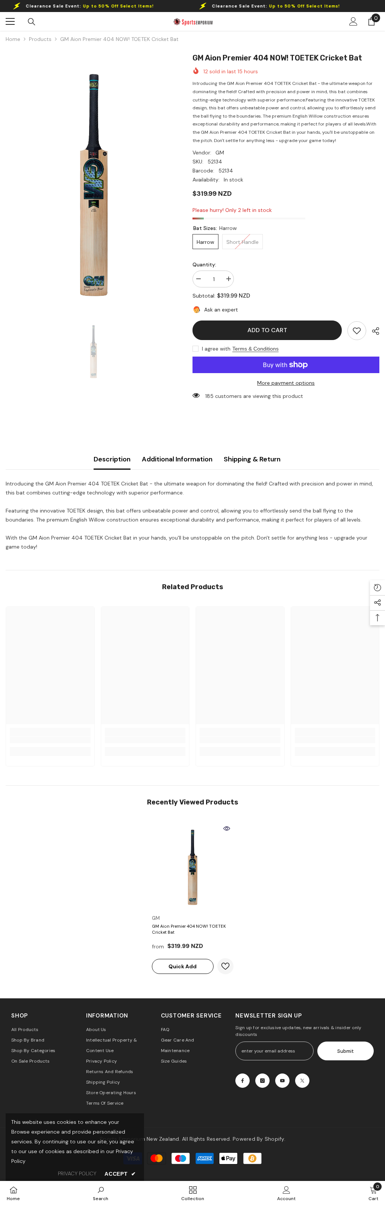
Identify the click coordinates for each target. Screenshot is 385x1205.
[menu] (10, 21)
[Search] (31, 21)
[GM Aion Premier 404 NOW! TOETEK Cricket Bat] (192, 866)
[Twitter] (302, 1080)
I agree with (216, 348)
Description (112, 459)
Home (13, 39)
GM (219, 152)
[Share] (372, 331)
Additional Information (177, 459)
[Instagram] (262, 1080)
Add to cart (267, 330)
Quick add (182, 966)
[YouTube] (282, 1080)
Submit (345, 1051)
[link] (356, 330)
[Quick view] (226, 828)
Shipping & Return (252, 459)
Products (40, 39)
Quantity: (204, 264)
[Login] (353, 21)
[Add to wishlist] (225, 966)
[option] (93, 182)
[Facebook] (242, 1080)
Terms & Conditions (255, 349)
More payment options (286, 382)
